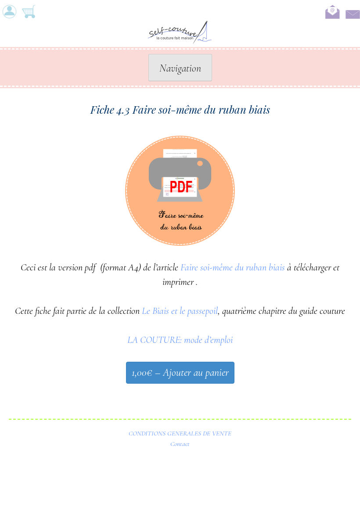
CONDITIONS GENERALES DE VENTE (180, 433)
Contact (180, 444)
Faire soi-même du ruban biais (232, 267)
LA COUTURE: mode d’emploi (180, 339)
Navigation (180, 68)
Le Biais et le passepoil (180, 311)
